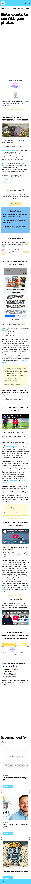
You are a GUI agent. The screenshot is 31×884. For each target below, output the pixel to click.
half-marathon (14, 480)
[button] (8, 786)
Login (3, 676)
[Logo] (3, 3)
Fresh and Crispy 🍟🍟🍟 (12, 669)
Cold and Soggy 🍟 (10, 674)
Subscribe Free (6, 183)
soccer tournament (11, 446)
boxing (24, 480)
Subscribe (8, 676)
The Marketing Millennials (10, 150)
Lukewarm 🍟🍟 (9, 671)
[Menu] (29, 3)
